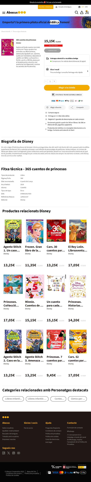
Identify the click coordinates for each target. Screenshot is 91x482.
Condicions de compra (53, 431)
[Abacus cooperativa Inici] (16, 14)
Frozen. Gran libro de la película (33, 250)
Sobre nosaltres (8, 428)
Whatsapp (70, 431)
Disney (18, 43)
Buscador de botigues (10, 434)
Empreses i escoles (9, 439)
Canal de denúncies (52, 439)
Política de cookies (52, 436)
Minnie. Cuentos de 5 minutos (33, 305)
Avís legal (49, 442)
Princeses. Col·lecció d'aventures (11, 305)
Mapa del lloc (31, 471)
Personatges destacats (19, 32)
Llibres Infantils (6, 32)
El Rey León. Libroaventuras (77, 250)
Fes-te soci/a (28, 428)
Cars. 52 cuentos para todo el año (76, 360)
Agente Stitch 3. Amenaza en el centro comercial (34, 362)
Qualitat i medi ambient (10, 431)
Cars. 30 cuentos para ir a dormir (55, 250)
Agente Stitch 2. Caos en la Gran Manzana (13, 360)
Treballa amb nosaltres (10, 436)
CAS (86, 7)
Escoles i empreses (45, 7)
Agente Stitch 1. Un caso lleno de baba (12, 250)
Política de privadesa (53, 434)
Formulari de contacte (75, 428)
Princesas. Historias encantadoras (77, 305)
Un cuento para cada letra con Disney (53, 307)
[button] (81, 13)
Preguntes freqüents (53, 428)
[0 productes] (87, 13)
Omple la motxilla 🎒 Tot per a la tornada (45, 2)
